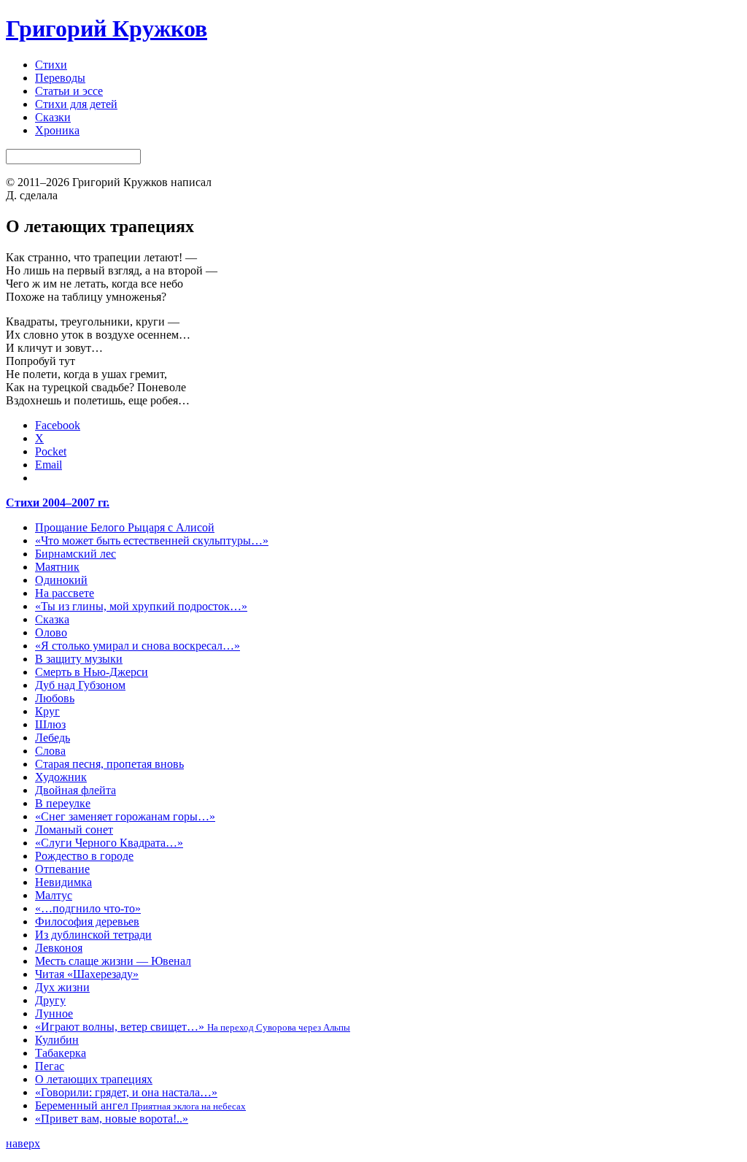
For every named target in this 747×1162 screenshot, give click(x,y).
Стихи (51, 64)
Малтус (53, 895)
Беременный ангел (140, 1105)
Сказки (53, 117)
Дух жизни (62, 987)
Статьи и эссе (69, 91)
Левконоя (58, 948)
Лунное (54, 1013)
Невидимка (63, 882)
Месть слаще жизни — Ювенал (113, 961)
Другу (50, 1000)
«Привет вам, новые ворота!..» (111, 1118)
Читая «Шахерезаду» (87, 974)
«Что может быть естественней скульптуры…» (151, 540)
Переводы (60, 78)
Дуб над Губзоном (80, 685)
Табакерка (60, 1053)
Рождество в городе (84, 856)
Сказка (52, 619)
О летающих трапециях (93, 1079)
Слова (50, 750)
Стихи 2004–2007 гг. (57, 502)
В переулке (62, 803)
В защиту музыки (79, 659)
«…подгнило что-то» (88, 908)
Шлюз (50, 724)
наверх (23, 1143)
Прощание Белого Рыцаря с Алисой (124, 527)
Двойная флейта (75, 790)
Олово (51, 632)
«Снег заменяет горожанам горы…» (125, 816)
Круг (47, 711)
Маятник (57, 567)
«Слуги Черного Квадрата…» (109, 842)
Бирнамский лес (75, 553)
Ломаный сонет (74, 829)
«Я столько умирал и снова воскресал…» (137, 645)
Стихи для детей (76, 104)
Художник (61, 777)
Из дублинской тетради (93, 934)
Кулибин (57, 1040)
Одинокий (61, 580)
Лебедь (52, 737)
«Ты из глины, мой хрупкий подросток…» (141, 606)
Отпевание (62, 869)
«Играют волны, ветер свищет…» (192, 1026)
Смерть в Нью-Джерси (91, 672)
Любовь (54, 698)
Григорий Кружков (106, 28)
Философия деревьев (87, 921)
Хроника (57, 130)
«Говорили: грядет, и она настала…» (126, 1092)
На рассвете (64, 593)
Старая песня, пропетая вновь (109, 764)
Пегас (49, 1066)
